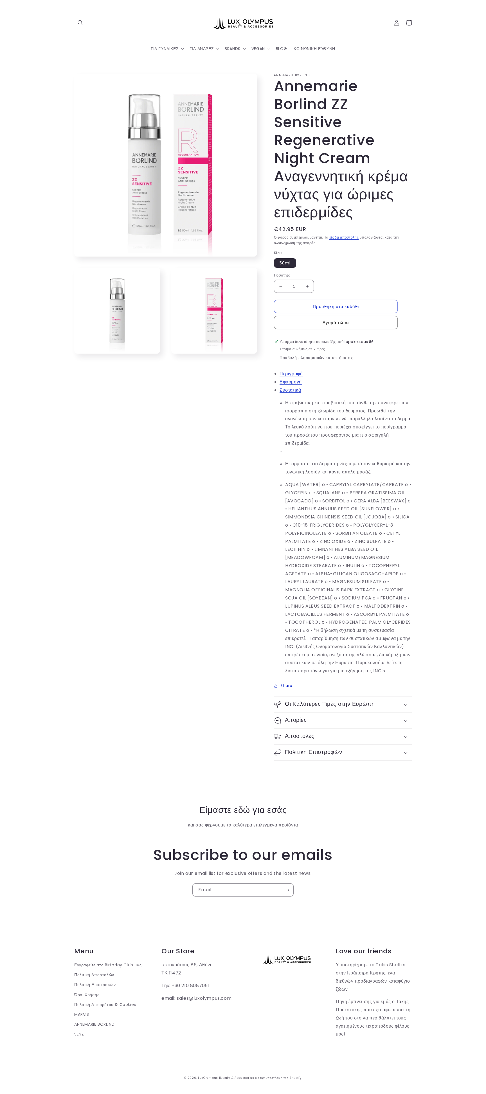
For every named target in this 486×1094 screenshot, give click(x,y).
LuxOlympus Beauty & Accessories (226, 1078)
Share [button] (286, 685)
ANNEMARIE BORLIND (94, 1024)
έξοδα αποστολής (344, 237)
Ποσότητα (282, 275)
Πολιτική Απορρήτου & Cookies (105, 1004)
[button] (80, 23)
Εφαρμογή (291, 382)
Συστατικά (290, 390)
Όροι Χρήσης (87, 995)
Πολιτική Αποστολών (94, 975)
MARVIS (81, 1014)
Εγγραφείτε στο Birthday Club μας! (108, 965)
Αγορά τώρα (336, 322)
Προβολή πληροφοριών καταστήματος (316, 357)
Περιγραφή (291, 373)
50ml (285, 263)
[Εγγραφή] (287, 890)
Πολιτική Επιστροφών (95, 984)
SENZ (79, 1034)
